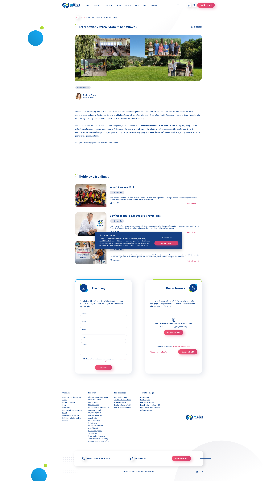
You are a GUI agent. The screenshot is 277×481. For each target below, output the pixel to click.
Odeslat (103, 367)
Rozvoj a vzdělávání (95, 425)
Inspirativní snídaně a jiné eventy (71, 398)
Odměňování (93, 428)
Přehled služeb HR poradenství (95, 416)
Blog (144, 5)
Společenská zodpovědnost (150, 407)
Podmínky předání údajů (71, 415)
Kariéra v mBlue (120, 402)
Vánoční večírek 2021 (122, 187)
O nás (119, 5)
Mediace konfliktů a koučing (98, 441)
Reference (108, 5)
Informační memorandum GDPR (72, 411)
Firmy (87, 5)
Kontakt (154, 5)
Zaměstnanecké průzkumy (98, 438)
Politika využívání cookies (71, 418)
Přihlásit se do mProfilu (158, 352)
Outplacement (93, 423)
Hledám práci (145, 400)
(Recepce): (98, 458)
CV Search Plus (93, 405)
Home (77, 17)
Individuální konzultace (122, 407)
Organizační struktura (96, 436)
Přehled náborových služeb (98, 397)
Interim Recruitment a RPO (98, 407)
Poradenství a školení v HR (150, 405)
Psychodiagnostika (95, 412)
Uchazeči (96, 5)
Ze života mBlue (83, 87)
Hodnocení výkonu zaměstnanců (95, 432)
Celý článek (191, 204)
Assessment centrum (96, 410)
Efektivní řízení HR (147, 402)
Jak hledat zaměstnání (122, 400)
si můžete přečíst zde (141, 245)
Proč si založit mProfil (122, 405)
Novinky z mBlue (68, 402)
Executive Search (94, 399)
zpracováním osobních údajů (181, 347)
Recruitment (93, 402)
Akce (136, 5)
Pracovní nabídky (120, 397)
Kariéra (128, 5)
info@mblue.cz (141, 458)
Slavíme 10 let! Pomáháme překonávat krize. (135, 215)
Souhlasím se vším (166, 243)
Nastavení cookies (166, 238)
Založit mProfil (206, 5)
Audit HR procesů (94, 420)
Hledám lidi (144, 397)
